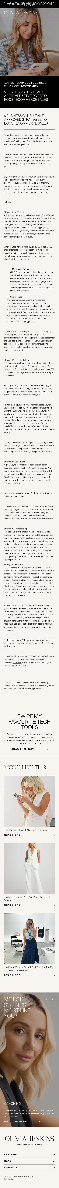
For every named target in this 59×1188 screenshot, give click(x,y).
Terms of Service (10, 1179)
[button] (53, 13)
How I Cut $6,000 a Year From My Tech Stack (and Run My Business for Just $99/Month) (28, 968)
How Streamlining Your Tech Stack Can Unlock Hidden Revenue (27, 898)
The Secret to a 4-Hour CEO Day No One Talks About (26, 830)
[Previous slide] (46, 1000)
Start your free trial (12, 689)
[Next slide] (52, 1000)
